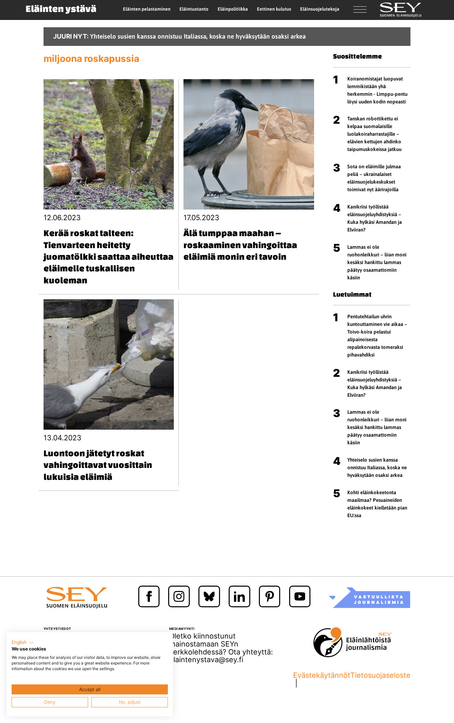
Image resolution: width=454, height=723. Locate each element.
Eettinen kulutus (274, 9)
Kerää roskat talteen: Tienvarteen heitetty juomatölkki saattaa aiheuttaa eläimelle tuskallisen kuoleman (108, 256)
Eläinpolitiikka (233, 9)
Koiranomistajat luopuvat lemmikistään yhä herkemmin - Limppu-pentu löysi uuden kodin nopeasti (377, 90)
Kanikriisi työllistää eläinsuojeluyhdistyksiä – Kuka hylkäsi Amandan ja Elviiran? (374, 218)
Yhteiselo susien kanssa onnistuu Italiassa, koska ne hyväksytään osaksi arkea (377, 467)
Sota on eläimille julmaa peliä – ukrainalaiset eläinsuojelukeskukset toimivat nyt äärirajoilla (374, 178)
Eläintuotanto (193, 9)
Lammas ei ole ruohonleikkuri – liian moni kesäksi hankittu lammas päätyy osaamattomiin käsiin (376, 262)
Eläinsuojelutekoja (319, 9)
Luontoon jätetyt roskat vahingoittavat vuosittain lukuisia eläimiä (98, 465)
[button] (23, 643)
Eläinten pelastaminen (146, 9)
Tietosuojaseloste (380, 675)
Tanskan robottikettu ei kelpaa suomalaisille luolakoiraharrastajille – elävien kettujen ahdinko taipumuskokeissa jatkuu (374, 134)
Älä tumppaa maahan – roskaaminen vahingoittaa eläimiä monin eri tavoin (240, 244)
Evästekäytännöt (321, 675)
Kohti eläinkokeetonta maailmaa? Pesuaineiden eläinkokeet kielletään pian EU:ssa (377, 504)
